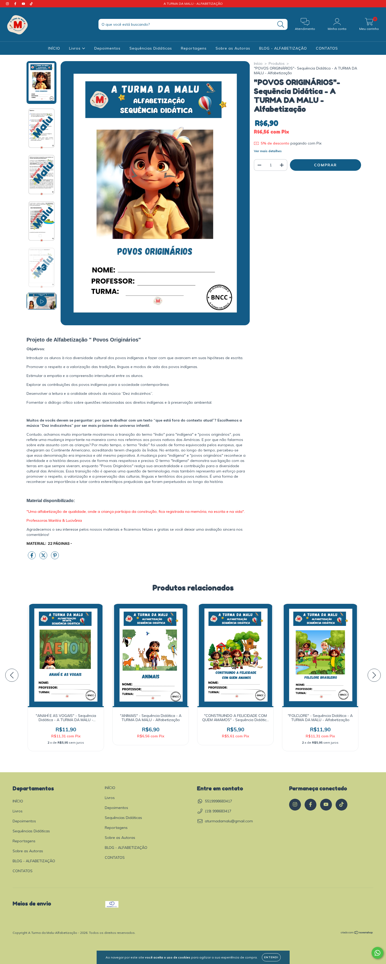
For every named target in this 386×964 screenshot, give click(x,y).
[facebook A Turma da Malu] (16, 3)
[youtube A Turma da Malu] (24, 3)
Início (258, 63)
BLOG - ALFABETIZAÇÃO (283, 48)
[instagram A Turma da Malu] (8, 3)
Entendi (271, 957)
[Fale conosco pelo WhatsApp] (377, 953)
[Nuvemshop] (357, 933)
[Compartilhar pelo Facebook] (32, 557)
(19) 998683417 (218, 811)
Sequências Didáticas (150, 48)
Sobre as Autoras (233, 48)
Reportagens (194, 48)
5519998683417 (218, 801)
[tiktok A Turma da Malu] (31, 3)
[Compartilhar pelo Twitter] (43, 557)
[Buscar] (281, 24)
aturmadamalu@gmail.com (229, 821)
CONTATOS (327, 48)
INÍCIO (54, 48)
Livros (75, 48)
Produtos (277, 63)
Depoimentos (107, 48)
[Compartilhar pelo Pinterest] (55, 557)
